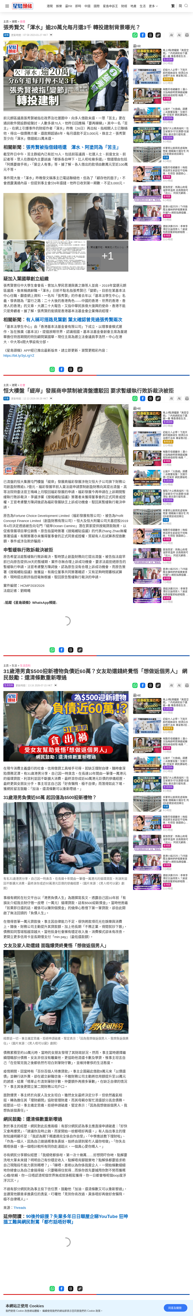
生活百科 (168, 60)
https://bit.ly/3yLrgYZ (18, 356)
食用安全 (168, 79)
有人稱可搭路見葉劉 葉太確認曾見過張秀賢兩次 (74, 319)
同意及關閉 (175, 1307)
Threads (20, 1208)
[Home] (23, 6)
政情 (22, 21)
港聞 (14, 21)
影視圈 (167, 99)
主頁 (6, 21)
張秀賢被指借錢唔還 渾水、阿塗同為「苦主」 (73, 147)
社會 (166, 157)
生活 (14, 665)
